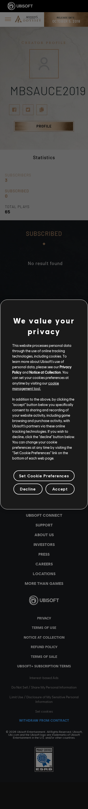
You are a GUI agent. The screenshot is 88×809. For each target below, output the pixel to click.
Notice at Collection (45, 372)
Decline (28, 489)
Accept (60, 489)
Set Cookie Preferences (44, 475)
